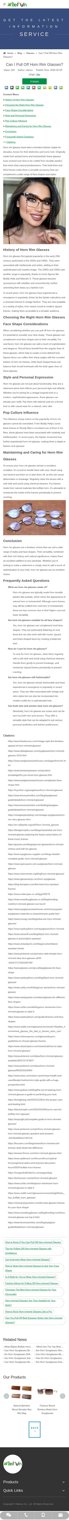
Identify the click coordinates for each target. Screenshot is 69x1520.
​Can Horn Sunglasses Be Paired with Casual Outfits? (50, 1354)
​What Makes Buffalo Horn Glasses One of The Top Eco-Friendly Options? (18, 1346)
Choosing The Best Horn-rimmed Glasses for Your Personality (30, 1291)
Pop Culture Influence (16, 121)
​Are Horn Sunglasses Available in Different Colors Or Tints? (50, 1362)
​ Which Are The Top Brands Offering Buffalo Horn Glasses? (50, 1346)
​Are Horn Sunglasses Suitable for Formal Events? (18, 1358)
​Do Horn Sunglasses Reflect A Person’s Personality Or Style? (18, 1354)
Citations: (11, 142)
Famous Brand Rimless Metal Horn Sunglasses (47, 1409)
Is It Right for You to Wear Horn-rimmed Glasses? (30, 1277)
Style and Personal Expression (20, 115)
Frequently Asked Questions (19, 136)
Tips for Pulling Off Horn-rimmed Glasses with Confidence (28, 1250)
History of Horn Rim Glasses (19, 99)
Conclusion (10, 131)
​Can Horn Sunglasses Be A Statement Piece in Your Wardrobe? (18, 1362)
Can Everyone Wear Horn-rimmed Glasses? (27, 1259)
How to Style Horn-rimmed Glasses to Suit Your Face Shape (32, 1268)
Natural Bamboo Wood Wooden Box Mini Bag (21, 1409)
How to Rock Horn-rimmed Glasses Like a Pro (28, 1311)
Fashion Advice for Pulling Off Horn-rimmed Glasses (31, 1283)
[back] (34, 1430)
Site (38, 74)
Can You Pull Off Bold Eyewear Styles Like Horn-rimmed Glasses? (33, 1320)
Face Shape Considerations (19, 110)
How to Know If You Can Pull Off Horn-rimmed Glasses (33, 1242)
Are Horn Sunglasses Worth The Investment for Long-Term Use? (50, 1350)
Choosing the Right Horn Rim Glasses (24, 105)
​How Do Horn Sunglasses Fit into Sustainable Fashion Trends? (50, 1358)
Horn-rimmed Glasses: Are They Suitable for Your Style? (30, 1302)
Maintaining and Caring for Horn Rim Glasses (28, 126)
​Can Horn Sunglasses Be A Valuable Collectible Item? (18, 1350)
